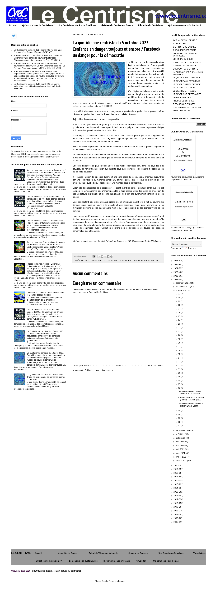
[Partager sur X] (105, 256)
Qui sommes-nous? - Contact (184, 25)
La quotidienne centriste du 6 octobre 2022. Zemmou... (190, 392)
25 (179, 316)
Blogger (121, 581)
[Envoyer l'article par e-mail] (94, 256)
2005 (175, 522)
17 (179, 346)
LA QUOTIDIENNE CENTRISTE (145, 260)
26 (179, 313)
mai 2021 (180, 445)
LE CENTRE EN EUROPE (184, 88)
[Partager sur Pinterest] (111, 256)
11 (179, 369)
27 (179, 309)
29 (179, 301)
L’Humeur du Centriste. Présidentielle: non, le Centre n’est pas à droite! (45, 294)
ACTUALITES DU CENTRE (92, 260)
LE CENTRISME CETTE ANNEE (187, 94)
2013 (175, 492)
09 (179, 377)
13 (179, 362)
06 (179, 388)
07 (179, 384)
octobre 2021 (182, 290)
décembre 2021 (183, 283)
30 (179, 297)
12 (179, 365)
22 (179, 328)
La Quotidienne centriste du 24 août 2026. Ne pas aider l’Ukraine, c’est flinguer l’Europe (38, 51)
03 (179, 418)
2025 (175, 264)
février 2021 (181, 457)
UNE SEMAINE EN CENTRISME (187, 107)
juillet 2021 (181, 438)
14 (179, 358)
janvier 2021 (181, 460)
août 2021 (180, 434)
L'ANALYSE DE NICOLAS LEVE (187, 62)
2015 (175, 484)
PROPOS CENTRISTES (183, 101)
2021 (175, 279)
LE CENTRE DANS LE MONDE (187, 84)
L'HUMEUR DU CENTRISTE (185, 69)
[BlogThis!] (102, 256)
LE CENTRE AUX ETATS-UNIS (186, 81)
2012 (175, 495)
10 (179, 373)
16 (179, 350)
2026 (175, 261)
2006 (175, 518)
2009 (175, 507)
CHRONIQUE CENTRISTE (184, 50)
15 (179, 354)
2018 (175, 473)
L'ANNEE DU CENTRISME (185, 66)
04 (179, 414)
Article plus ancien (155, 365)
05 (179, 410)
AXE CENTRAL (180, 43)
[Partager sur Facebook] (108, 256)
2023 (175, 272)
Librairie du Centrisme (150, 25)
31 (179, 294)
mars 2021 (181, 453)
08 (179, 380)
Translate (192, 248)
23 (179, 324)
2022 (175, 276)
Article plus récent (81, 365)
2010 (175, 503)
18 (179, 343)
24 (179, 320)
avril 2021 (180, 449)
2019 (175, 469)
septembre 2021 (183, 430)
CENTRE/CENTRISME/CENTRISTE (118, 260)
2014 (175, 488)
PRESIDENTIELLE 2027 (183, 97)
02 (179, 422)
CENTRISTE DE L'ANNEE (184, 47)
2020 (175, 465)
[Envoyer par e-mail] (99, 256)
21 (179, 331)
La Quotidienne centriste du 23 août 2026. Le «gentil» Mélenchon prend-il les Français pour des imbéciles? (37, 85)
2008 (175, 511)
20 (179, 335)
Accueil (13, 25)
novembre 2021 (183, 287)
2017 (175, 477)
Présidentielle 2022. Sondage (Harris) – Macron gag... (191, 398)
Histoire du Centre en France (117, 25)
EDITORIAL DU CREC (183, 59)
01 (179, 426)
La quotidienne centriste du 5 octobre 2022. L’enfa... (190, 405)
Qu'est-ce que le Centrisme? (38, 25)
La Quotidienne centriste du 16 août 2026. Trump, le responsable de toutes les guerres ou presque (46, 376)
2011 (175, 499)
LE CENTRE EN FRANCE (184, 91)
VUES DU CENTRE (181, 111)
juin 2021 (180, 442)
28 (179, 305)
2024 (175, 268)
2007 (175, 514)
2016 (175, 480)
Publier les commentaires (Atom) (99, 370)
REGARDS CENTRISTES (184, 104)
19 (179, 339)
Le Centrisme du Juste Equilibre (77, 25)
